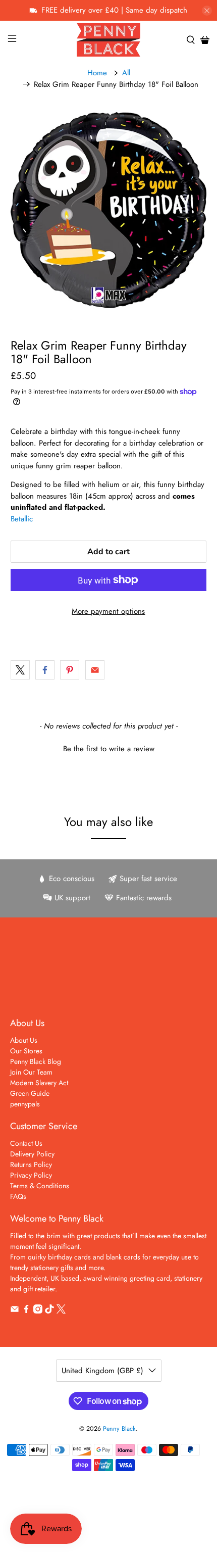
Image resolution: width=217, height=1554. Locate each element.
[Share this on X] (20, 669)
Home (97, 73)
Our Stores (26, 1051)
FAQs (18, 1196)
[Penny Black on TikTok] (49, 1311)
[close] (207, 11)
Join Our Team (31, 1072)
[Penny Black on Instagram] (37, 1311)
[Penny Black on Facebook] (26, 1311)
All (126, 73)
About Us (23, 1040)
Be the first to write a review (108, 749)
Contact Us (26, 1143)
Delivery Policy (32, 1154)
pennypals (25, 1104)
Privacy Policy (31, 1175)
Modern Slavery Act (39, 1083)
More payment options (108, 611)
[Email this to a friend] (94, 669)
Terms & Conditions (39, 1186)
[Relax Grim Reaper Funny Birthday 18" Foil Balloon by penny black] (109, 210)
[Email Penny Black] (14, 1311)
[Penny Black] (109, 39)
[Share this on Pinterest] (69, 669)
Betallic (22, 518)
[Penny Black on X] (61, 1311)
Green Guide (29, 1093)
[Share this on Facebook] (45, 669)
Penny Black (119, 1428)
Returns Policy (31, 1164)
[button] (109, 747)
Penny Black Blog (35, 1061)
